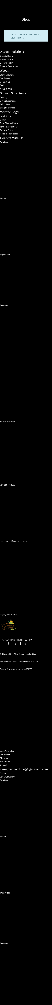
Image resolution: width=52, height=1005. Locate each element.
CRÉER (28, 669)
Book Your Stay (7, 80)
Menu (2, 61)
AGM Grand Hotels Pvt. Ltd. (25, 661)
